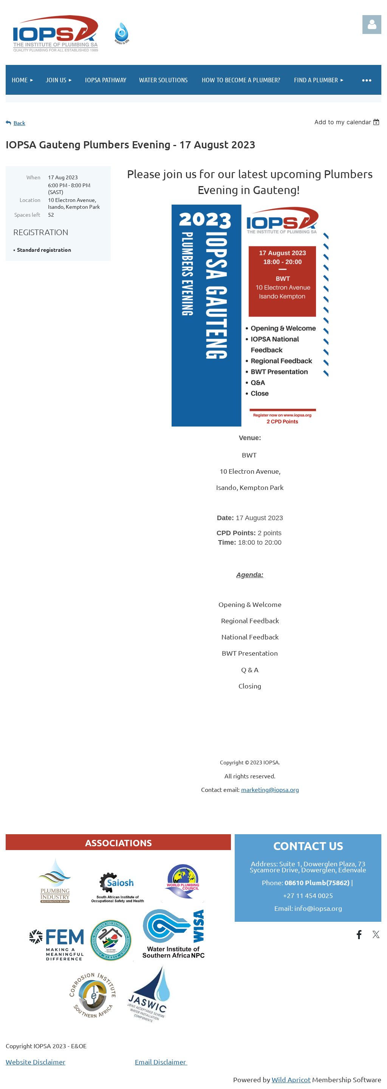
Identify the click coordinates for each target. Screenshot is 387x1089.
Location (30, 199)
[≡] (366, 80)
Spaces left (27, 214)
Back (19, 122)
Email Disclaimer (161, 1062)
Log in (371, 24)
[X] (376, 934)
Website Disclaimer (35, 1062)
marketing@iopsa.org (270, 789)
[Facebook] (359, 934)
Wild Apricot (291, 1079)
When (33, 177)
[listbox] (347, 121)
